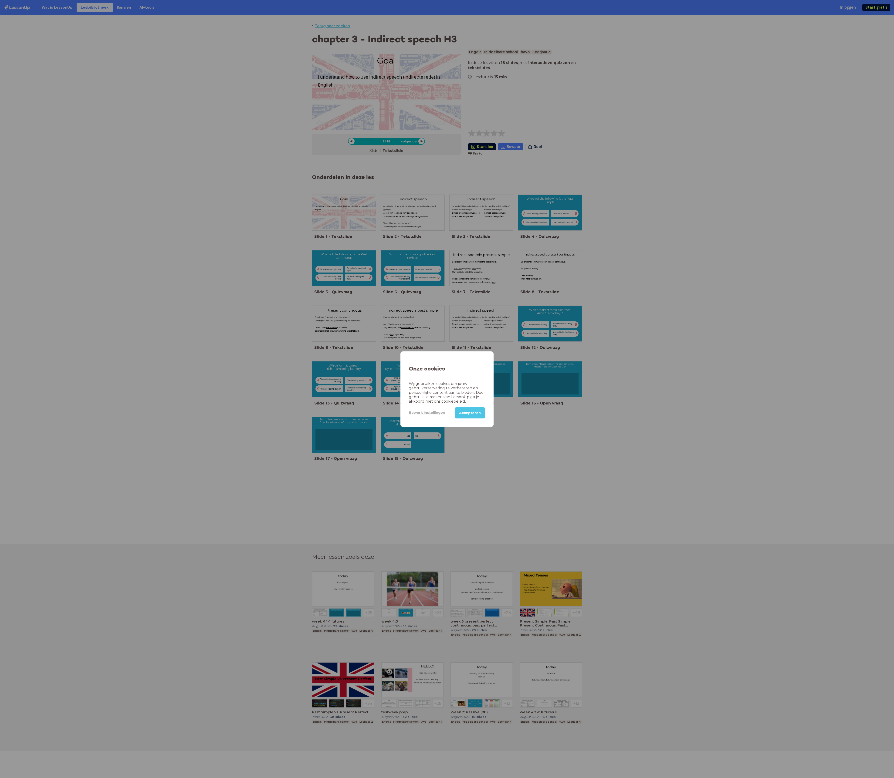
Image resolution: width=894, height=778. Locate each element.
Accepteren (470, 413)
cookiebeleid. (453, 401)
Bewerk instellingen (427, 413)
